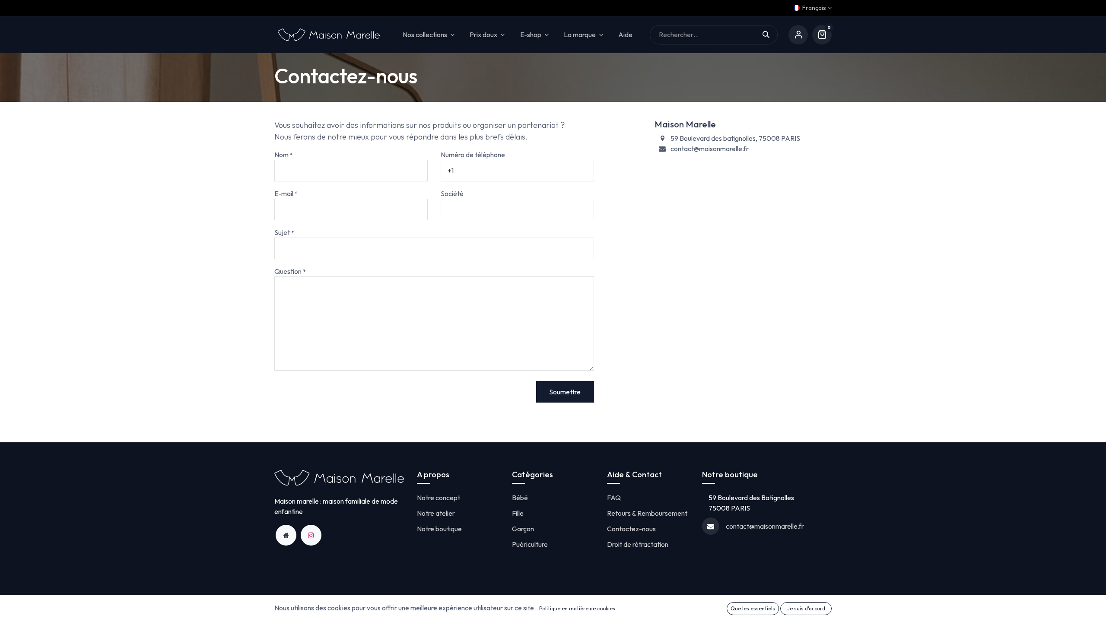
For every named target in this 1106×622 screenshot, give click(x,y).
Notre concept (438, 497)
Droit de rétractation (637, 544)
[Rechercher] (770, 34)
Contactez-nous (631, 528)
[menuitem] (625, 34)
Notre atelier (436, 513)
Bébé (520, 497)
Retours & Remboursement (647, 513)
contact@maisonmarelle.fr (765, 526)
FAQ (614, 497)
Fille (518, 513)
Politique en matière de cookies (577, 608)
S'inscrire (798, 34)
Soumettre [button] (565, 391)
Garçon (523, 528)
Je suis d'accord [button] (806, 608)
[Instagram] (311, 535)
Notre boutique (439, 528)
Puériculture (530, 544)
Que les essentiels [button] (753, 608)
